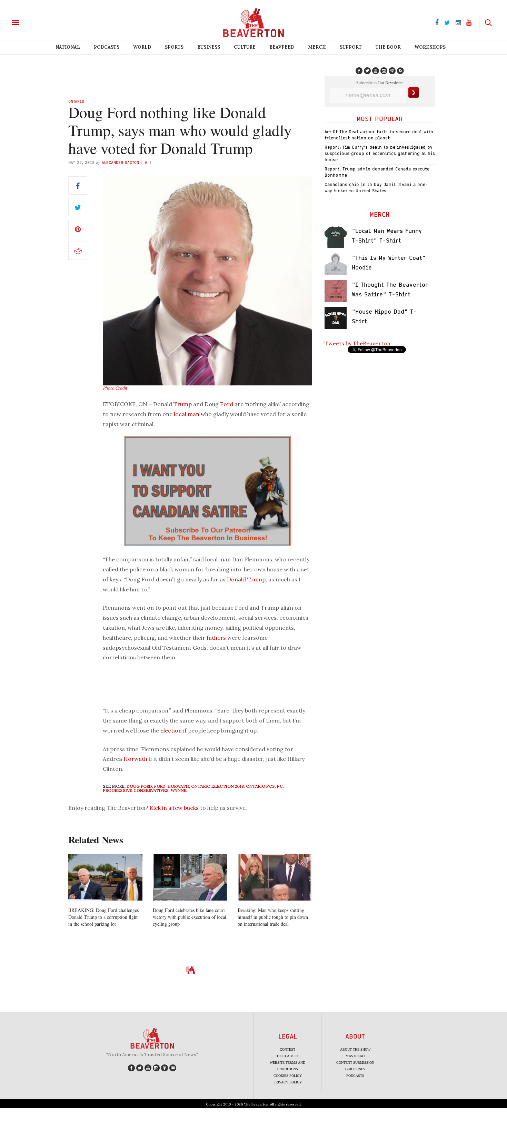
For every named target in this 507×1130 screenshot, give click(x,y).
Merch (317, 47)
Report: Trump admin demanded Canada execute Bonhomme (377, 172)
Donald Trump (246, 579)
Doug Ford (139, 786)
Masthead (355, 1056)
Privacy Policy (288, 1082)
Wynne (179, 790)
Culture (245, 47)
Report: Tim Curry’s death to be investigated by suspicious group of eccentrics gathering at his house (380, 153)
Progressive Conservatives (136, 790)
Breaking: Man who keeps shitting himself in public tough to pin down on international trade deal (273, 917)
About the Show (355, 1049)
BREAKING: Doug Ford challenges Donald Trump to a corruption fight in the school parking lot (103, 917)
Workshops (430, 47)
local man (186, 414)
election (171, 730)
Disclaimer (287, 1056)
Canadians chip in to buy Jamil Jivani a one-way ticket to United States (376, 187)
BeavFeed (281, 47)
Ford (226, 404)
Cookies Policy (288, 1076)
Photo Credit (115, 388)
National (68, 47)
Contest (287, 1049)
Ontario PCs (260, 786)
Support (351, 47)
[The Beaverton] (39, 22)
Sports (174, 47)
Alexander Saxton (120, 162)
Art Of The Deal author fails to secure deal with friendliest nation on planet (379, 134)
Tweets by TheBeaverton (357, 343)
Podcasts (106, 47)
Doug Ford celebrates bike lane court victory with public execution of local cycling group (189, 917)
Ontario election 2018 (217, 786)
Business (208, 47)
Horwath (135, 758)
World (142, 47)
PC (280, 786)
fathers (216, 637)
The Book (388, 47)
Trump (182, 404)
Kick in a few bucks (174, 807)
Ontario (76, 101)
